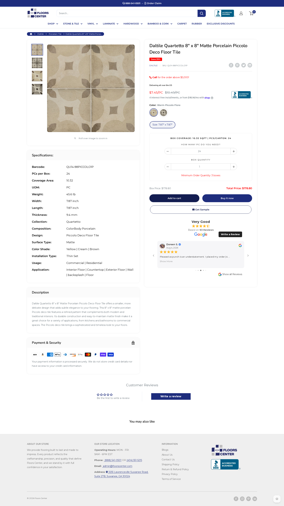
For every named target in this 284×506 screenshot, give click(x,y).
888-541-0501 (132, 3)
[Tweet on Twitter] (243, 65)
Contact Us (168, 459)
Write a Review (230, 234)
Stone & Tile (71, 23)
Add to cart (174, 198)
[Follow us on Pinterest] (248, 498)
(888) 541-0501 (112, 460)
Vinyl (90, 23)
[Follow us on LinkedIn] (254, 498)
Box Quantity (200, 160)
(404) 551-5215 (134, 460)
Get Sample (202, 209)
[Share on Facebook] (231, 65)
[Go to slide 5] (205, 270)
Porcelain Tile (55, 34)
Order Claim (154, 3)
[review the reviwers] (240, 246)
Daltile (40, 34)
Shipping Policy (170, 464)
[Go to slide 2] (198, 270)
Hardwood (131, 23)
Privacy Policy (170, 474)
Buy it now (227, 198)
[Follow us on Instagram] (242, 498)
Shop (51, 23)
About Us (167, 454)
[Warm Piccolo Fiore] (154, 113)
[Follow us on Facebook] (236, 498)
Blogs (165, 449)
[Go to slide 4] (203, 270)
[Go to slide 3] (200, 270)
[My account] (241, 13)
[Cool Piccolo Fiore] (163, 113)
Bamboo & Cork (158, 23)
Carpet (182, 23)
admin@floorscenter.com (117, 466)
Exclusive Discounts (221, 23)
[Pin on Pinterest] (237, 65)
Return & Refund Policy (175, 469)
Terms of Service (171, 479)
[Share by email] (250, 65)
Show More (166, 261)
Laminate (109, 23)
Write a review (170, 396)
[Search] (202, 13)
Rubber (197, 23)
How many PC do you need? (201, 144)
